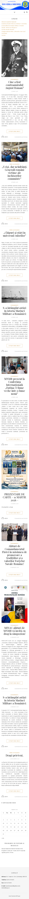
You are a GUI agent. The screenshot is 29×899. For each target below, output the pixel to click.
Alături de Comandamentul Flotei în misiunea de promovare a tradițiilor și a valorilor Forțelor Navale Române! (14, 555)
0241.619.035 (10, 879)
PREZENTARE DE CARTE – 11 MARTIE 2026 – (14, 497)
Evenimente (14, 79)
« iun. (3, 838)
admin (6, 137)
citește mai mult (14, 131)
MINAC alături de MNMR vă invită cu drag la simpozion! (14, 630)
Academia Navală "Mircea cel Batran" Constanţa (14, 23)
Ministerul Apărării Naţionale (9, 22)
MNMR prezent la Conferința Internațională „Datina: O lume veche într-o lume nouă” (14, 386)
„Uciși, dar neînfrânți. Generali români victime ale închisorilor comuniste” (14, 172)
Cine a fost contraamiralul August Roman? (14, 85)
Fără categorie (14, 164)
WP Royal (18, 896)
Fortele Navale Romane (8, 29)
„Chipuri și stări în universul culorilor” (14, 234)
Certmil (3, 35)
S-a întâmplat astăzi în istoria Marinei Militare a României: (14, 310)
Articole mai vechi (9, 803)
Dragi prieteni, (14, 755)
